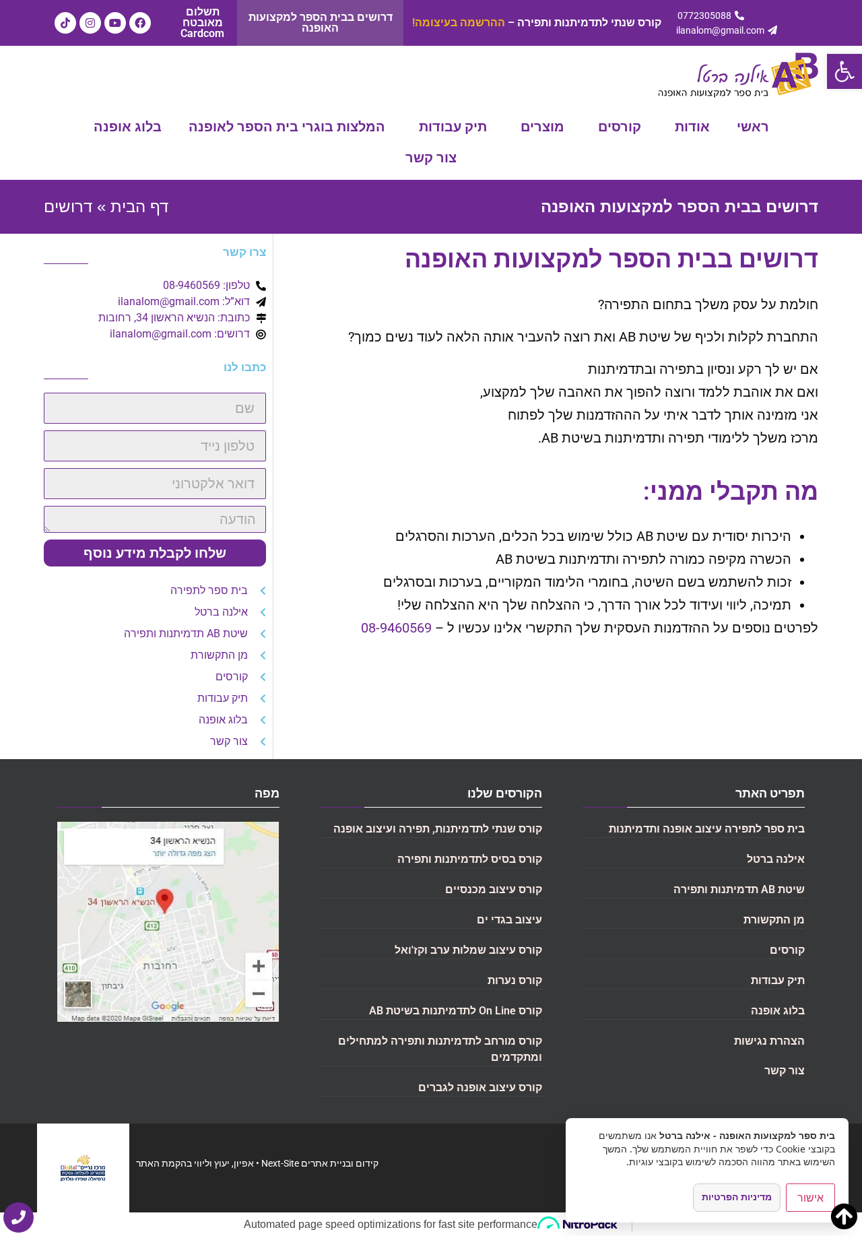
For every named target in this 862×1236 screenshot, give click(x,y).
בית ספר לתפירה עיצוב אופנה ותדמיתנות (707, 828)
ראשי (753, 127)
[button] (844, 71)
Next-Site (280, 1163)
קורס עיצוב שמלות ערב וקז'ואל (468, 950)
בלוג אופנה (128, 127)
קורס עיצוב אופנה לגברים (480, 1087)
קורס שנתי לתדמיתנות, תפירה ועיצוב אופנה (437, 828)
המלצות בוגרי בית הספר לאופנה (287, 127)
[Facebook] (140, 23)
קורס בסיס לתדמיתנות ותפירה (469, 859)
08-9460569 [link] (396, 628)
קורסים (619, 127)
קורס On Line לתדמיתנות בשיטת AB (455, 1010)
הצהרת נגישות (769, 1041)
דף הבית (139, 206)
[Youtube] (115, 23)
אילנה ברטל (776, 859)
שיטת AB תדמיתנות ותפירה (739, 889)
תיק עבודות (453, 127)
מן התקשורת (774, 919)
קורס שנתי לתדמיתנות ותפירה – (536, 22)
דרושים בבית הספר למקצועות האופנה (320, 22)
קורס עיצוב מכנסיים (493, 889)
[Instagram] (90, 23)
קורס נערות (515, 980)
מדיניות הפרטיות (737, 1196)
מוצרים (542, 127)
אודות (692, 127)
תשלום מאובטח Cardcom (202, 22)
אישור (810, 1197)
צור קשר (431, 158)
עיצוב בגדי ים (509, 919)
